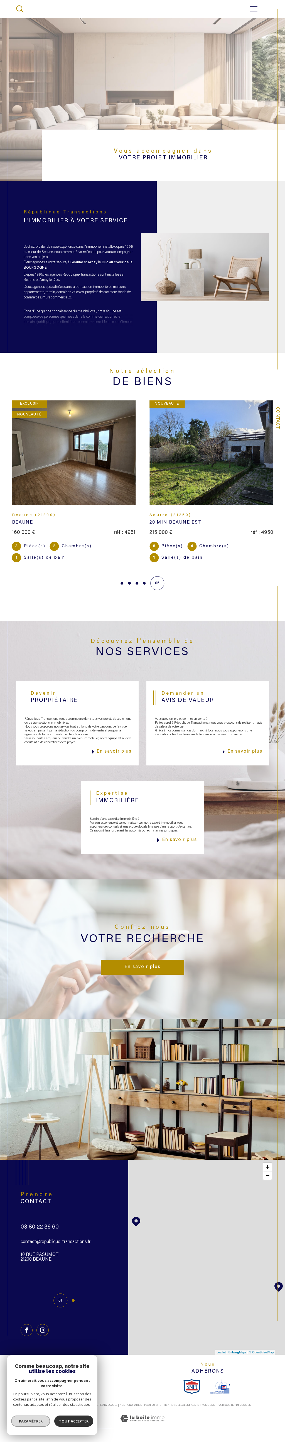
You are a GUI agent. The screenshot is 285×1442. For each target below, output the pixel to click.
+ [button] (267, 1157)
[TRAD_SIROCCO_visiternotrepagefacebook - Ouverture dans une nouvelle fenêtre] (27, 1321)
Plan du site (152, 1396)
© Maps (237, 1343)
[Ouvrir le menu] (253, 9)
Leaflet (221, 1343)
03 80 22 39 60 (40, 1218)
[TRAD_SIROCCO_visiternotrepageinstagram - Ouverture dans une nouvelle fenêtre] (42, 1321)
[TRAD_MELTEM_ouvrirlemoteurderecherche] (20, 9)
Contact (277, 418)
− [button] (267, 1166)
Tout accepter (74, 1421)
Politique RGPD (227, 1396)
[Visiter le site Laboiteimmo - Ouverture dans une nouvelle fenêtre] (142, 1416)
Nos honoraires (131, 1396)
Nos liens (208, 1396)
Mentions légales (176, 1396)
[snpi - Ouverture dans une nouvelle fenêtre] (191, 1377)
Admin (195, 1396)
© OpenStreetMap (261, 1343)
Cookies (245, 1396)
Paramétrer (31, 1421)
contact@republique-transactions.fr (55, 1233)
